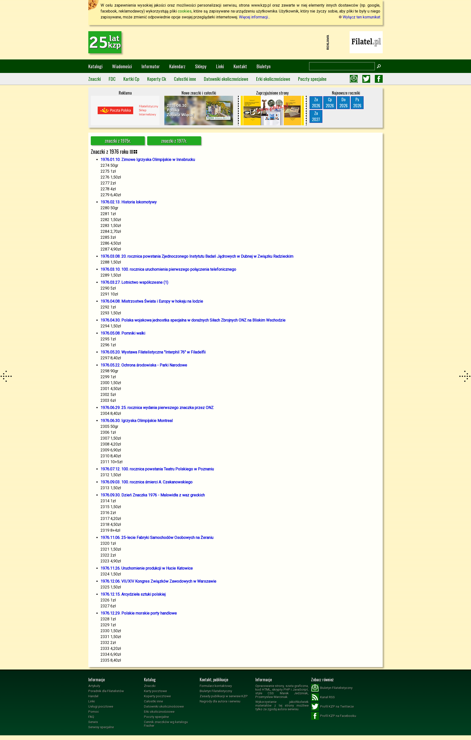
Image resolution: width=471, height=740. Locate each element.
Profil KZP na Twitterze (337, 706)
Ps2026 (357, 103)
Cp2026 (330, 103)
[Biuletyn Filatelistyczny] (354, 79)
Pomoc (93, 711)
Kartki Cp (131, 78)
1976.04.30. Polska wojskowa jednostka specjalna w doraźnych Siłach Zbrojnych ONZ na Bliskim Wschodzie (193, 320)
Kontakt (240, 66)
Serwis (93, 722)
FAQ (91, 717)
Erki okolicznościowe (273, 78)
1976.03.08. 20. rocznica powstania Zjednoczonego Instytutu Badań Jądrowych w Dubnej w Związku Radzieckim (197, 256)
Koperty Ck (156, 78)
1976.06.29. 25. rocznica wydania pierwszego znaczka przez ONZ (157, 407)
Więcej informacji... (254, 17)
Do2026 (344, 103)
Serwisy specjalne (101, 727)
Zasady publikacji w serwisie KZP (224, 696)
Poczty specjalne (312, 78)
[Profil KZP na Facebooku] (379, 79)
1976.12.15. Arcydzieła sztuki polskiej (133, 594)
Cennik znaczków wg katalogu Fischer (166, 723)
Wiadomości (122, 66)
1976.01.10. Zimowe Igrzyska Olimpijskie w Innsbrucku (148, 159)
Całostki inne (185, 78)
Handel (93, 696)
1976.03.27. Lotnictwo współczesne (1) (134, 282)
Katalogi (95, 66)
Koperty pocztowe (157, 696)
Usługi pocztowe (100, 706)
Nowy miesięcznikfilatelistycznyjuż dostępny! (366, 41)
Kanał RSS (327, 697)
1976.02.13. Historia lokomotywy (129, 202)
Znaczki (94, 78)
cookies (185, 11)
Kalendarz (177, 66)
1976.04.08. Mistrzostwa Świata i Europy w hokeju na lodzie (152, 301)
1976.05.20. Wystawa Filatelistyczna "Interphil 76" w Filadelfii (153, 352)
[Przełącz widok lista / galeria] (133, 151)
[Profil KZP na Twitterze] (366, 79)
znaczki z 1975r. (118, 141)
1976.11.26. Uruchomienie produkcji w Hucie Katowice (147, 568)
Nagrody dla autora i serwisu (220, 701)
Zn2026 (316, 103)
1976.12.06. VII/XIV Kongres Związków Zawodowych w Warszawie (158, 581)
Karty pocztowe (155, 691)
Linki (220, 66)
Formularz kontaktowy (216, 686)
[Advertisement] (235, 42)
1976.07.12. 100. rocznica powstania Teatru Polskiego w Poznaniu (157, 469)
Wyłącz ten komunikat (361, 17)
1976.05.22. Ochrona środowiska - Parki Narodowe (144, 365)
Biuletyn (264, 66)
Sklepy (201, 66)
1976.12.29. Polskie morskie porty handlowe (139, 613)
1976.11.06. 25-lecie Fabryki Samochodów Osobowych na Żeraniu (157, 537)
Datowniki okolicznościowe (226, 78)
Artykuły (94, 686)
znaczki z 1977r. (174, 141)
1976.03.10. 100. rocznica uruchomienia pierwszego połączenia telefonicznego (168, 269)
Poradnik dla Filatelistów (106, 691)
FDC (112, 78)
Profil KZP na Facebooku (338, 716)
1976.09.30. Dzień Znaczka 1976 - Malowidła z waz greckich (153, 495)
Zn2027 (316, 116)
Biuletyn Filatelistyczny (216, 691)
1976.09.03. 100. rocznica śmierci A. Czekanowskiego (147, 482)
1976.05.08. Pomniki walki (123, 333)
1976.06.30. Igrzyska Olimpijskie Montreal (137, 420)
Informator (151, 66)
